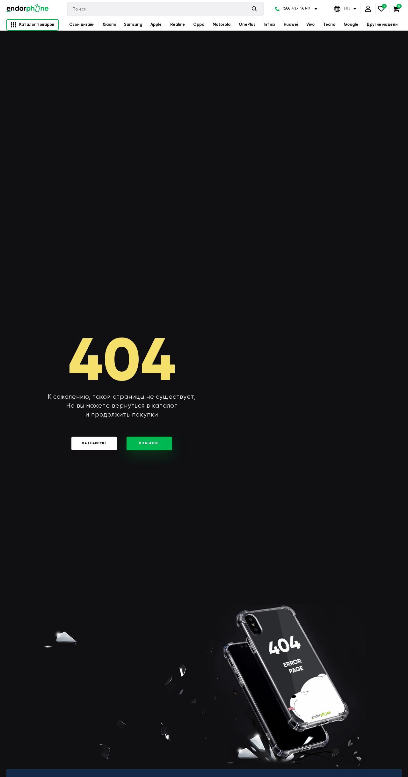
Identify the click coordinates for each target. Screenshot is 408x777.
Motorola (221, 24)
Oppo (198, 24)
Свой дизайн (81, 24)
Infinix (269, 24)
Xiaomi (109, 24)
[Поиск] (254, 8)
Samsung (133, 24)
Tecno (329, 24)
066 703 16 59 (296, 8)
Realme (177, 24)
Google (351, 24)
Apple (156, 24)
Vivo (310, 24)
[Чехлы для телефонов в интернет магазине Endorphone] (27, 9)
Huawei (291, 24)
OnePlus (247, 24)
